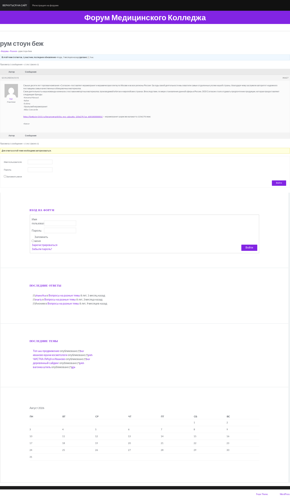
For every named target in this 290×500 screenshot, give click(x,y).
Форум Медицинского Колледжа (145, 17)
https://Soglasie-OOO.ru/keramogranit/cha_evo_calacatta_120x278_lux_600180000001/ (63, 116)
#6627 (285, 77)
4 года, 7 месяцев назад (67, 57)
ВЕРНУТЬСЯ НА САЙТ (15, 5)
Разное (13, 51)
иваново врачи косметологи (50, 354)
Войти (279, 183)
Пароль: (8, 170)
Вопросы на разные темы (64, 295)
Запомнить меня (14, 176)
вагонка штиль (42, 367)
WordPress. (285, 494)
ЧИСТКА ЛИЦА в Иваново (49, 358)
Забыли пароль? (42, 249)
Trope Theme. (262, 494)
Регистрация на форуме (45, 5)
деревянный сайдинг (46, 363)
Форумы (5, 51)
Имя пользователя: (13, 162)
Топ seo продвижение (46, 350)
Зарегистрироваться (44, 244)
